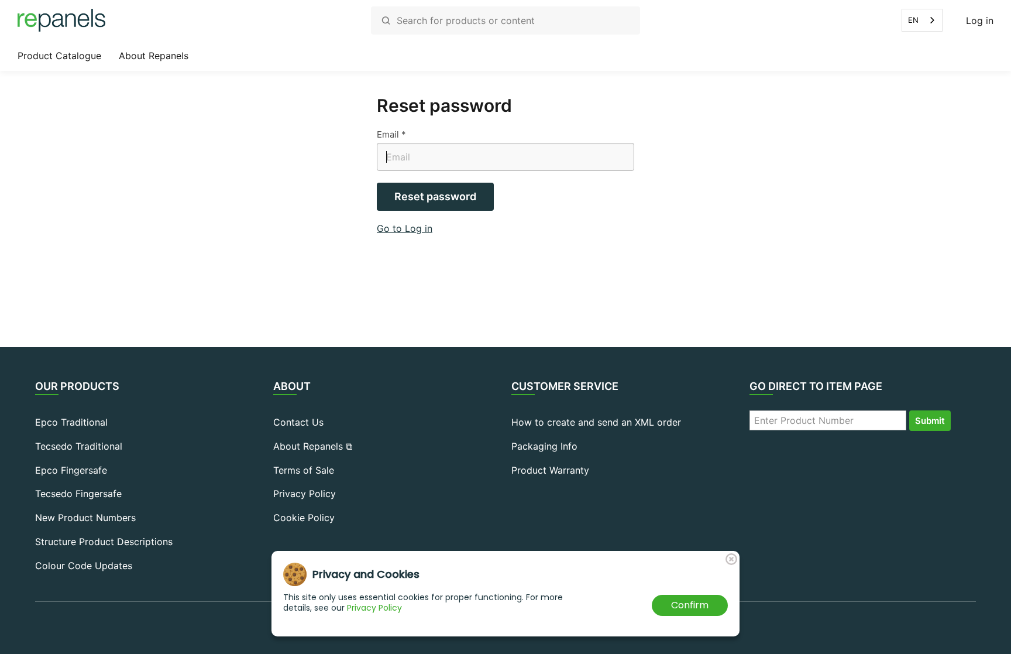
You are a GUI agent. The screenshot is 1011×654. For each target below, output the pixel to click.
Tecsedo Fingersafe (78, 493)
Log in (979, 20)
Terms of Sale (303, 470)
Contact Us (298, 422)
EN (913, 20)
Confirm (690, 605)
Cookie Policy (304, 517)
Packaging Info (544, 446)
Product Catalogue (59, 55)
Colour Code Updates (83, 565)
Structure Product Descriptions (104, 541)
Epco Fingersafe (71, 470)
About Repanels (153, 55)
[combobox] (922, 20)
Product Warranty (550, 470)
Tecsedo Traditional (78, 446)
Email (388, 134)
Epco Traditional (71, 422)
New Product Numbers (85, 517)
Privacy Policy (304, 493)
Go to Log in (404, 228)
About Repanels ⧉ (312, 446)
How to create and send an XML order (596, 422)
